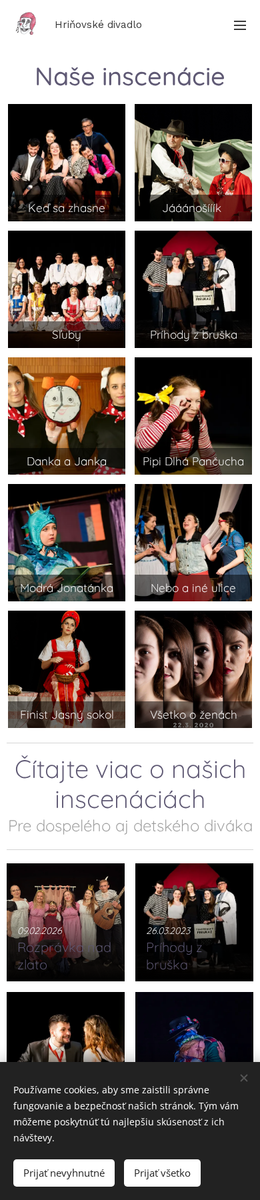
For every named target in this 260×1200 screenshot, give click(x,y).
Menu (240, 24)
